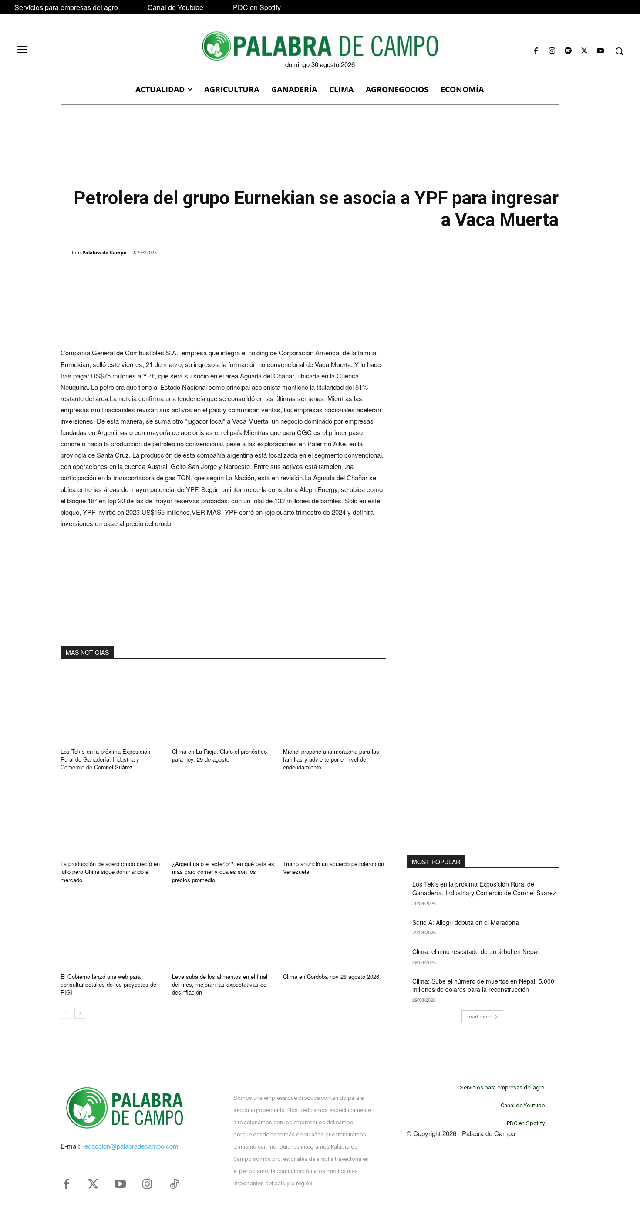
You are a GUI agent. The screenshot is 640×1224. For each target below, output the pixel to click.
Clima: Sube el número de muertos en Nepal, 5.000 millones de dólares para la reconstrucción (483, 985)
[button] (619, 50)
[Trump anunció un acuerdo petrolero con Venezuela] (334, 818)
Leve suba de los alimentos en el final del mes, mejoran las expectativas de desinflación (219, 984)
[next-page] (79, 1013)
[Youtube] (600, 51)
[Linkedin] (180, 274)
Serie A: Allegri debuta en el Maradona (465, 922)
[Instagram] (552, 51)
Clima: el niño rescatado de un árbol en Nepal (475, 951)
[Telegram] (200, 274)
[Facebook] (536, 51)
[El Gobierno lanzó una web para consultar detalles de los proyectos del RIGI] (112, 931)
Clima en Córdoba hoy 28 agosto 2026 (331, 976)
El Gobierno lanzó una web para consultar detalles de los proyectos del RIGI (109, 984)
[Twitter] (93, 1184)
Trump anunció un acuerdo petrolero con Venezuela (333, 868)
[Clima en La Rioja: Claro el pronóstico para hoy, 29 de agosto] (223, 706)
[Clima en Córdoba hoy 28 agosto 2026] (334, 931)
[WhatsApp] (160, 274)
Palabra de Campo (104, 252)
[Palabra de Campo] (66, 252)
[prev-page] (66, 1013)
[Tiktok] (174, 1184)
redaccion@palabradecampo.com (130, 1145)
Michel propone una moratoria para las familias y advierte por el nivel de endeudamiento (331, 759)
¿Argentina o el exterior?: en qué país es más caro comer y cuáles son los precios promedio (223, 871)
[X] (584, 51)
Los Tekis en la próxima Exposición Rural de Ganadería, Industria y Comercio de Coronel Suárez (105, 759)
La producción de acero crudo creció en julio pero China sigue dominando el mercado (110, 871)
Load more (479, 1016)
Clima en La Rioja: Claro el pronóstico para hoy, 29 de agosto (219, 755)
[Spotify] (568, 51)
